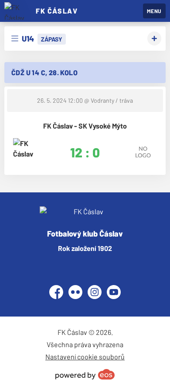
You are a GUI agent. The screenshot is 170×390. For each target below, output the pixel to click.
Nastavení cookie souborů (85, 356)
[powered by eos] (85, 374)
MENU (154, 11)
